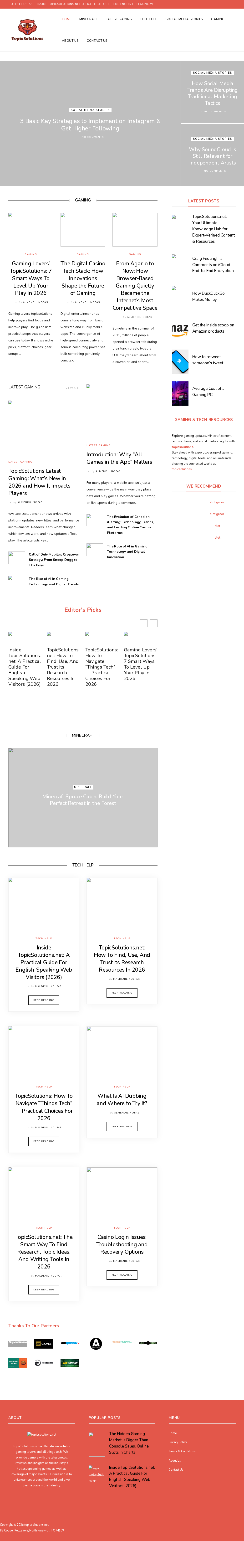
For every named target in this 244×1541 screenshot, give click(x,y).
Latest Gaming (119, 19)
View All (72, 388)
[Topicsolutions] (27, 30)
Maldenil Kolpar (48, 986)
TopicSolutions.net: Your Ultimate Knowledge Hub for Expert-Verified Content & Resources (213, 229)
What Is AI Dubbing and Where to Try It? (122, 1099)
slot (217, 526)
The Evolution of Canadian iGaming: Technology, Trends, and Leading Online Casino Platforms (130, 525)
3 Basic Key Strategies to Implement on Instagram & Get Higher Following (90, 125)
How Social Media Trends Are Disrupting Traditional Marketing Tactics (212, 93)
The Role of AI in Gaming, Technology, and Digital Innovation (127, 551)
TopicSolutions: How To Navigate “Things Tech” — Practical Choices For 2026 (101, 667)
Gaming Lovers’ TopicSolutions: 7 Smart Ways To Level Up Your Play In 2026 (31, 278)
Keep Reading (43, 1000)
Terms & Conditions (182, 1451)
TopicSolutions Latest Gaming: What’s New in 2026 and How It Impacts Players (39, 482)
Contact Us (97, 41)
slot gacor (217, 502)
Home (66, 19)
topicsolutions (182, 469)
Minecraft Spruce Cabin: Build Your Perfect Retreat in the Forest (82, 800)
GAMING (83, 200)
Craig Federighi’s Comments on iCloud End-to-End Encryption (213, 265)
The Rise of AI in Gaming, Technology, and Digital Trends (54, 581)
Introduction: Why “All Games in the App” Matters (119, 458)
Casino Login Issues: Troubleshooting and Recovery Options (122, 1244)
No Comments (93, 137)
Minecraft (88, 19)
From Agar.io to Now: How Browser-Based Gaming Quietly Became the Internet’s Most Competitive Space (135, 286)
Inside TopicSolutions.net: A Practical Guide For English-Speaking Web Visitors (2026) (98, 4)
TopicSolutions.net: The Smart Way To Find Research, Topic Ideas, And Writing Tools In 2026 (44, 1251)
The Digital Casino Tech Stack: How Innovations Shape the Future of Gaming (83, 278)
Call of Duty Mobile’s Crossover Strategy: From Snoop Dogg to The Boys (54, 559)
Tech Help (149, 19)
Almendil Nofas (35, 302)
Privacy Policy (178, 1442)
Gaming (217, 19)
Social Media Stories (184, 19)
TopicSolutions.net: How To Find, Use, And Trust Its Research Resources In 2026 (63, 667)
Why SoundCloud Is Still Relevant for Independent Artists (212, 156)
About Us (70, 41)
